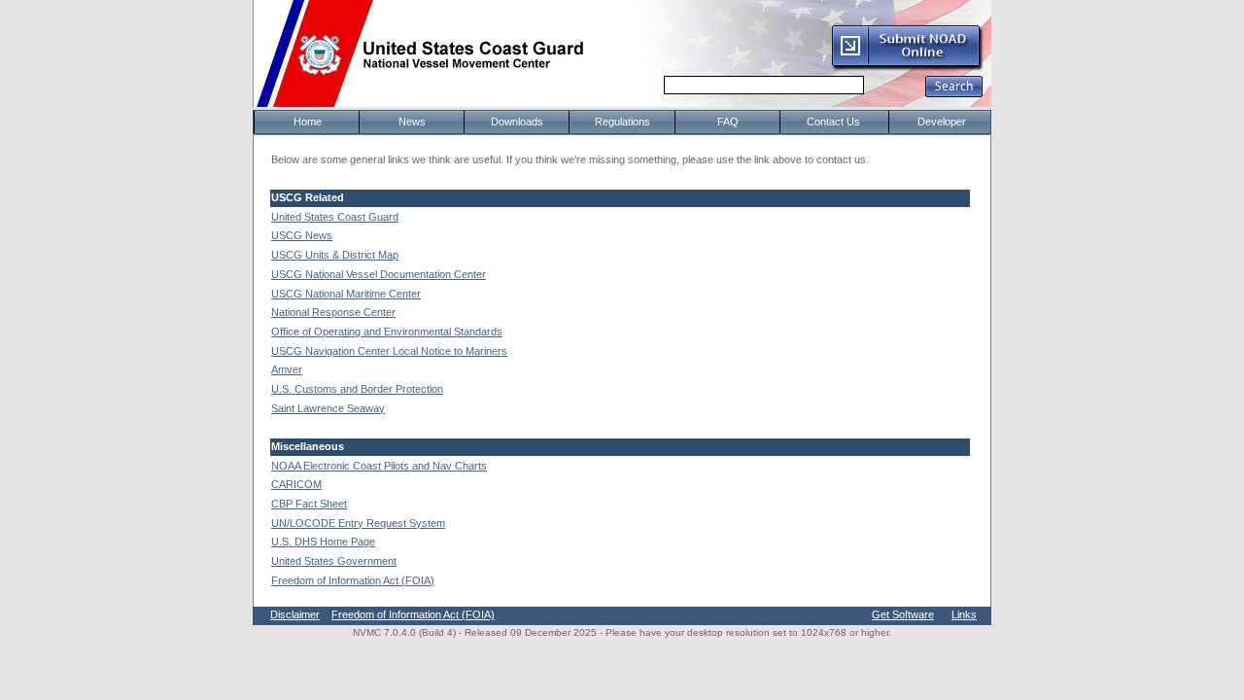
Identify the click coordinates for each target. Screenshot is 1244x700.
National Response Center (333, 312)
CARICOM (296, 484)
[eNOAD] (907, 67)
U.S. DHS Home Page (323, 541)
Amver (286, 369)
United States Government (334, 561)
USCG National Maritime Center (346, 293)
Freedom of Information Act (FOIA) (352, 580)
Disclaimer (295, 614)
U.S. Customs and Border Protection (357, 389)
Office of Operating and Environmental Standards (386, 331)
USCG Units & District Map (334, 255)
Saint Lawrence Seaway (328, 408)
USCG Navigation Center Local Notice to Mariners (389, 351)
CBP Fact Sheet (309, 503)
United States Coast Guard (334, 217)
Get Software (903, 614)
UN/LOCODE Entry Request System (358, 523)
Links (964, 614)
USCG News (301, 235)
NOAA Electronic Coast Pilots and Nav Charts (379, 466)
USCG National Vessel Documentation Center (378, 274)
